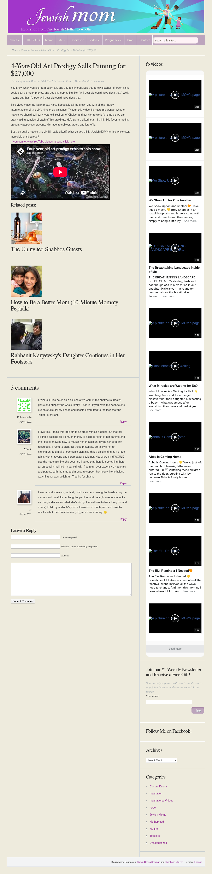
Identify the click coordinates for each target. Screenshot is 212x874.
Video (95, 40)
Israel (130, 40)
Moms (49, 40)
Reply (123, 421)
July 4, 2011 (25, 422)
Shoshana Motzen (174, 862)
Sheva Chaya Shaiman (148, 862)
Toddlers (155, 835)
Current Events (29, 50)
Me (62, 40)
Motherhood (82, 81)
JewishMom (29, 81)
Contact (145, 40)
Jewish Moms (158, 814)
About (15, 40)
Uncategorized (158, 842)
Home (15, 50)
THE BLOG (32, 40)
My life (154, 828)
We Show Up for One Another (170, 200)
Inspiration (77, 40)
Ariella (27, 449)
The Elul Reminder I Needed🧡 (171, 570)
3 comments (97, 81)
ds (30, 509)
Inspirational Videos (161, 800)
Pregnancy (113, 40)
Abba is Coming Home (165, 456)
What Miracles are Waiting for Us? (173, 385)
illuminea (198, 862)
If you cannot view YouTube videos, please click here (43, 141)
